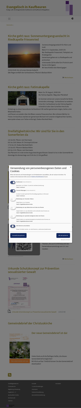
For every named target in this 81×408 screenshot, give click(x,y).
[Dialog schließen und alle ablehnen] (70, 166)
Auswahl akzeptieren (18, 235)
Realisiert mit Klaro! (65, 239)
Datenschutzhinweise (37, 177)
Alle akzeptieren (63, 235)
